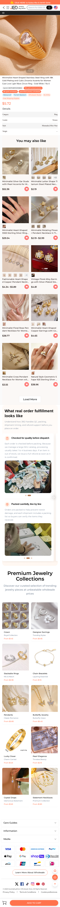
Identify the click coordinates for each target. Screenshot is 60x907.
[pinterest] (43, 884)
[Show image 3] (30, 558)
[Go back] (3, 7)
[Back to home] (55, 870)
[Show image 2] (30, 495)
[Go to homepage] (18, 7)
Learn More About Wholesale (30, 872)
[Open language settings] (56, 8)
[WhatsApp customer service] (55, 877)
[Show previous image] (8, 476)
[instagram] (32, 884)
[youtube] (38, 884)
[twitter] (16, 884)
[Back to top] (55, 884)
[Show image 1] (26, 495)
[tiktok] (27, 884)
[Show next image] (47, 476)
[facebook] (22, 884)
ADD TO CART (34, 903)
